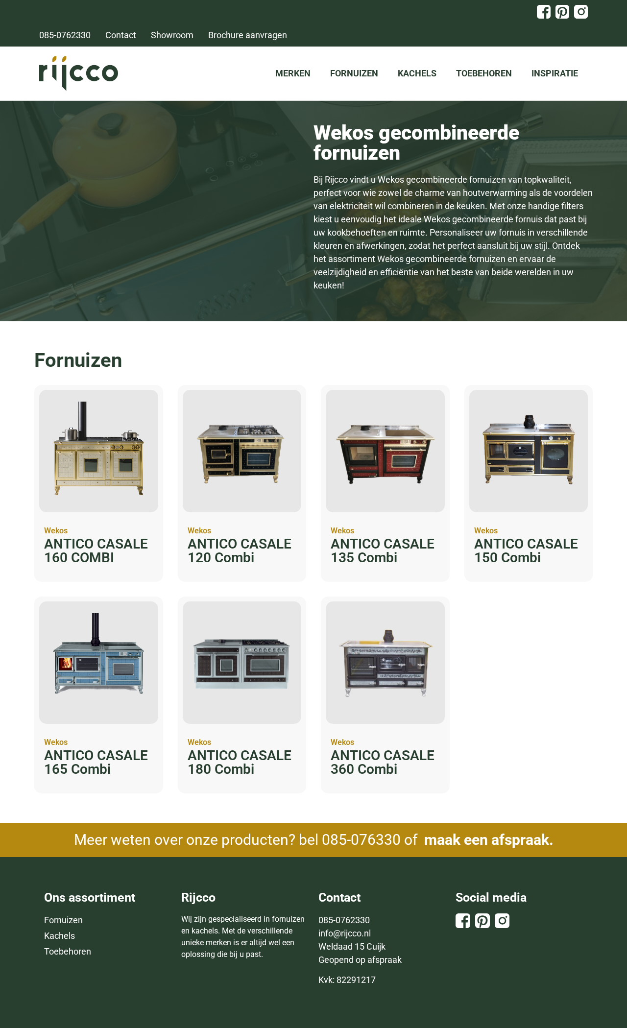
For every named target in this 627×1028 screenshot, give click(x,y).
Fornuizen (354, 73)
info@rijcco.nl (344, 933)
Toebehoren (484, 73)
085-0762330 (344, 920)
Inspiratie (554, 73)
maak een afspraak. (489, 839)
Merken (293, 73)
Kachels (417, 73)
